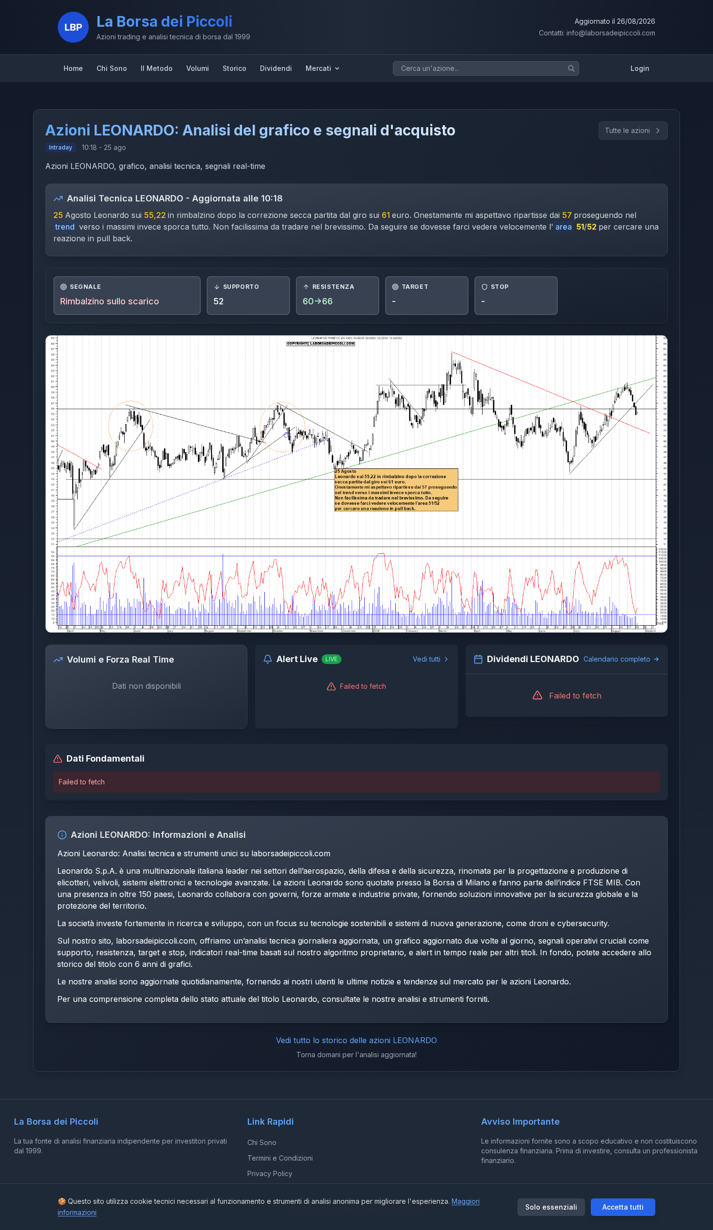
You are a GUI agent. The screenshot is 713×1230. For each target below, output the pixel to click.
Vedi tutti (426, 659)
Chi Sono (261, 1142)
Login (640, 68)
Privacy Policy (269, 1173)
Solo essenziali (551, 1207)
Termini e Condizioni (280, 1158)
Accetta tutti (623, 1207)
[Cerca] (571, 68)
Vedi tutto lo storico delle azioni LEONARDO (356, 1040)
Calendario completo (616, 659)
